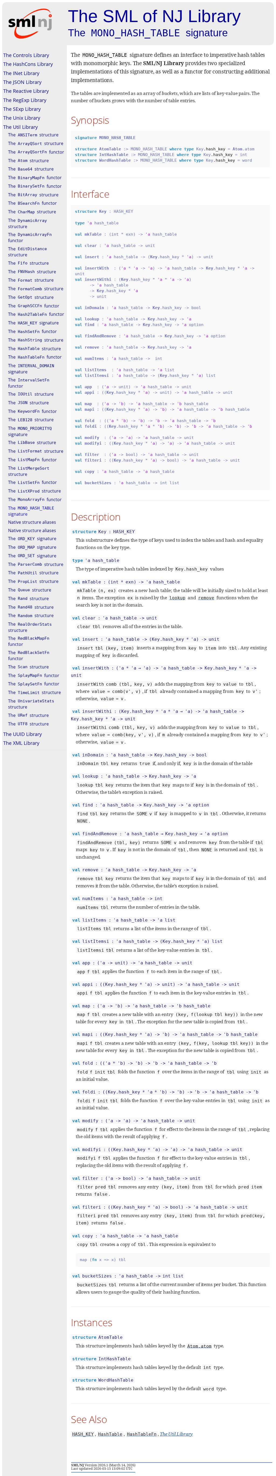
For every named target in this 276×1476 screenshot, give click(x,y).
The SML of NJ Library (154, 16)
